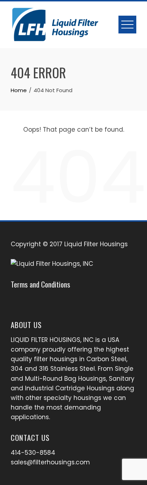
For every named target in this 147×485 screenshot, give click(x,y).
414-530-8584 (33, 452)
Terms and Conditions (40, 284)
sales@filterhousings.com (50, 462)
